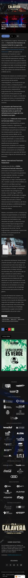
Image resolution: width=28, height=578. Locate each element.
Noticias (6, 13)
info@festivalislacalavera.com (14, 555)
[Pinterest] (9, 329)
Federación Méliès (5, 319)
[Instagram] (10, 565)
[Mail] (14, 565)
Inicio (2, 13)
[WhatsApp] (12, 329)
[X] (6, 329)
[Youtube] (21, 565)
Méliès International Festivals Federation (10, 321)
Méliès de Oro (13, 319)
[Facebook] (2, 329)
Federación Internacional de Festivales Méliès (11, 317)
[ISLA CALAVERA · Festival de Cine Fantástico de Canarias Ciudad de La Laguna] (17, 7)
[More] (17, 36)
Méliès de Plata (21, 319)
